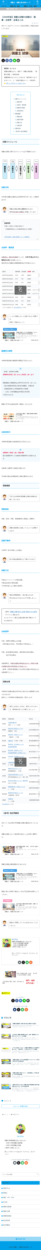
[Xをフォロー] (23, 962)
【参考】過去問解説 (21, 131)
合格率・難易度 (21, 105)
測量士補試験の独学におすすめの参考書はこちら (20, 9)
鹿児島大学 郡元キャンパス (15, 793)
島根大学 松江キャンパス (15, 768)
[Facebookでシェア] (7, 60)
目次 (18, 95)
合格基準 (19, 125)
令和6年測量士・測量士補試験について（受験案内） (17, 236)
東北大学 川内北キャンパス (15, 728)
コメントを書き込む (20, 1106)
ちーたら (15, 939)
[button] (18, 60)
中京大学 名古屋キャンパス (16, 756)
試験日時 (19, 102)
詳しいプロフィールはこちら (16, 83)
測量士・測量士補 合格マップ (20, 2)
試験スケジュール (20, 99)
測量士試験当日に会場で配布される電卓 (23, 612)
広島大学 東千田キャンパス (15, 774)
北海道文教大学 (12, 722)
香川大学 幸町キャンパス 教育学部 (18, 780)
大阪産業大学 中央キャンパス (16, 762)
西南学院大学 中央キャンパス (16, 786)
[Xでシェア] (3, 60)
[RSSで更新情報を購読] (31, 962)
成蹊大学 (10, 740)
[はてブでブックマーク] (11, 60)
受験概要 (17, 114)
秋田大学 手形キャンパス (15, 734)
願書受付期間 (21, 108)
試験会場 (17, 128)
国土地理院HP (17, 307)
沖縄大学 (10, 799)
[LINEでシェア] (14, 60)
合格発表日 (20, 111)
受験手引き (7, 993)
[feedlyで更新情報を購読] (27, 962)
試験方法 (19, 122)
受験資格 (19, 116)
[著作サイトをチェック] (19, 962)
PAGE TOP (21, 1239)
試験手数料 (20, 119)
